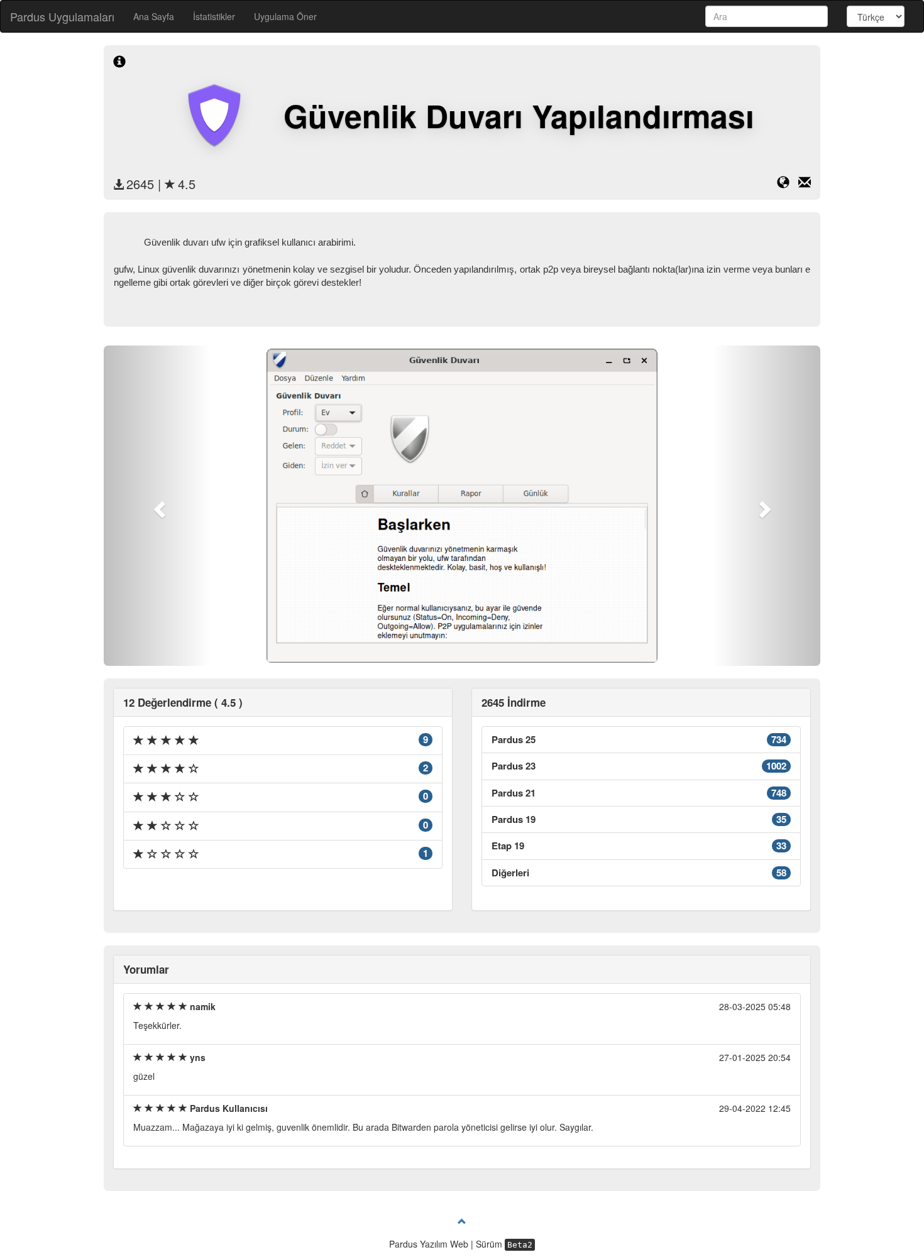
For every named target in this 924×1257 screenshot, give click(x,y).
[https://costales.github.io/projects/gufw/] (787, 184)
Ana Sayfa (153, 16)
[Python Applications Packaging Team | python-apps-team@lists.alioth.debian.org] (804, 184)
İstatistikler (214, 16)
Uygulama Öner (285, 16)
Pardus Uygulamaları (62, 16)
